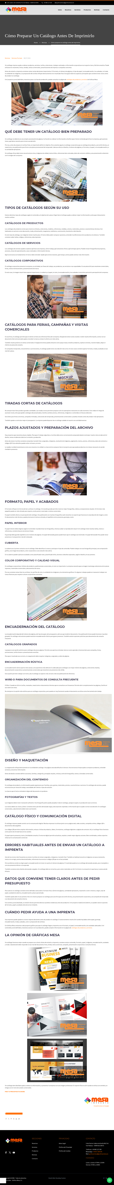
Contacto (106, 10)
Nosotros (68, 10)
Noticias (97, 10)
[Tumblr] (14, 1118)
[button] (109, 1180)
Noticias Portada (17, 58)
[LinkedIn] (16, 1118)
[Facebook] (6, 1118)
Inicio (60, 10)
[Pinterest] (11, 1118)
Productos (87, 10)
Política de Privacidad (65, 1147)
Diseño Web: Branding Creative (57, 1178)
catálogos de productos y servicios (76, 79)
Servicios (77, 10)
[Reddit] (19, 1118)
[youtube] (14, 1153)
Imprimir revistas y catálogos (14, 1113)
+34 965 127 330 (48, 2)
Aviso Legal (62, 1143)
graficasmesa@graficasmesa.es (65, 2)
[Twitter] (8, 1118)
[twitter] (10, 1153)
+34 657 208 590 (97, 1152)
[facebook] (6, 1153)
